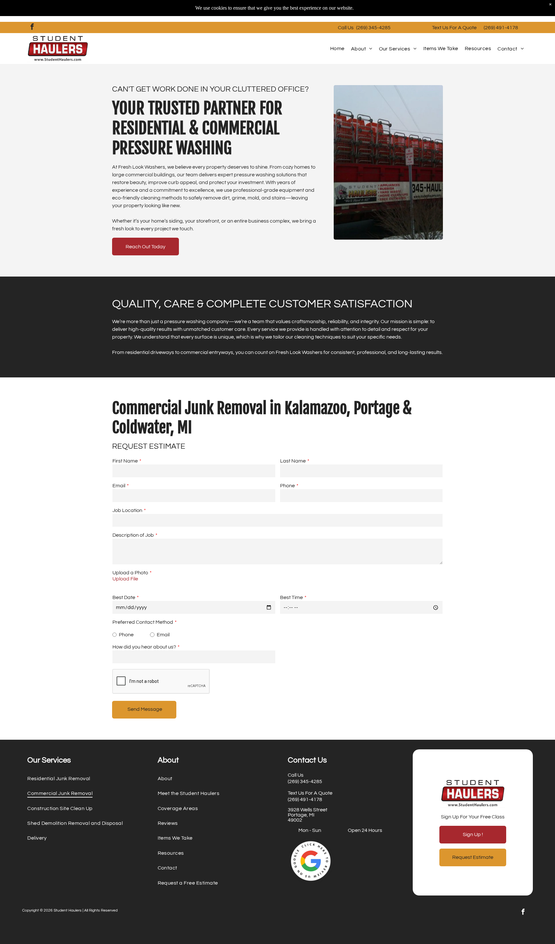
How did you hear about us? (144, 646)
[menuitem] (337, 48)
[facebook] (32, 27)
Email (118, 485)
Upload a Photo (130, 572)
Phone (287, 485)
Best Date (123, 597)
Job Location (127, 510)
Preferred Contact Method (142, 622)
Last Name (293, 460)
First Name (125, 460)
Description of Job (133, 535)
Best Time (291, 597)
